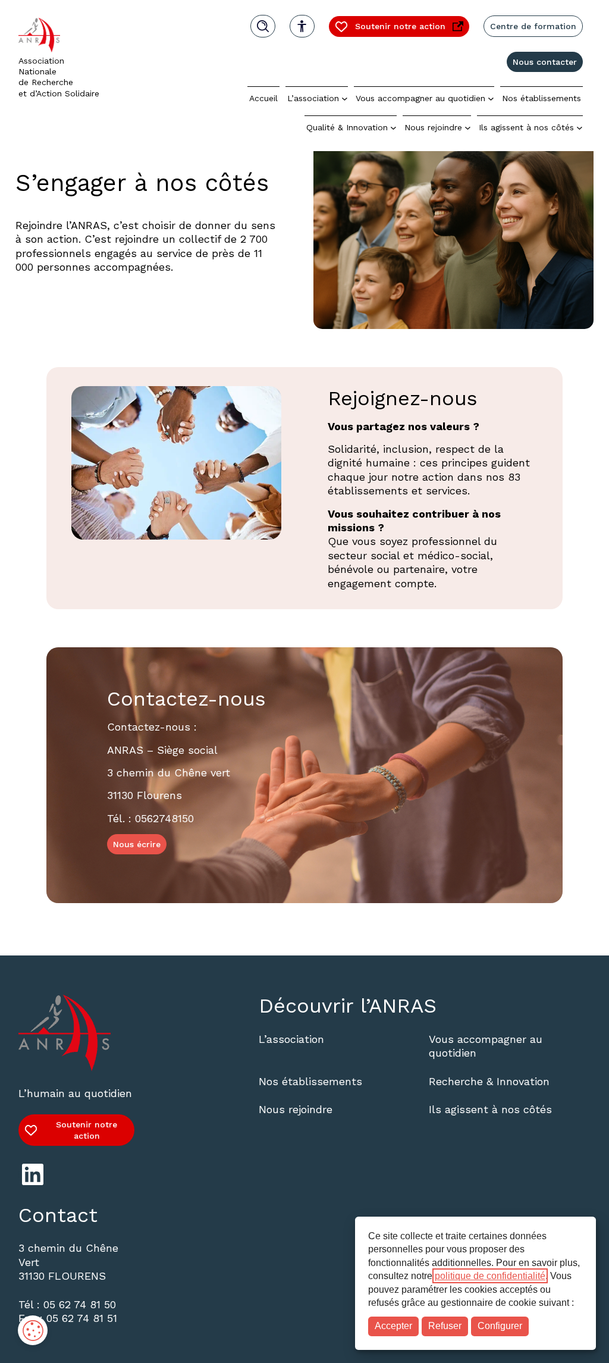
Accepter (393, 1326)
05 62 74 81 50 (79, 1304)
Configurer (500, 1326)
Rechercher (262, 26)
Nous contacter (545, 62)
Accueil (263, 98)
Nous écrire (137, 844)
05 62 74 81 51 (81, 1318)
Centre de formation (533, 26)
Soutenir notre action (389, 28)
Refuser (445, 1326)
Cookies (33, 1330)
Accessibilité (302, 26)
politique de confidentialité (490, 1276)
